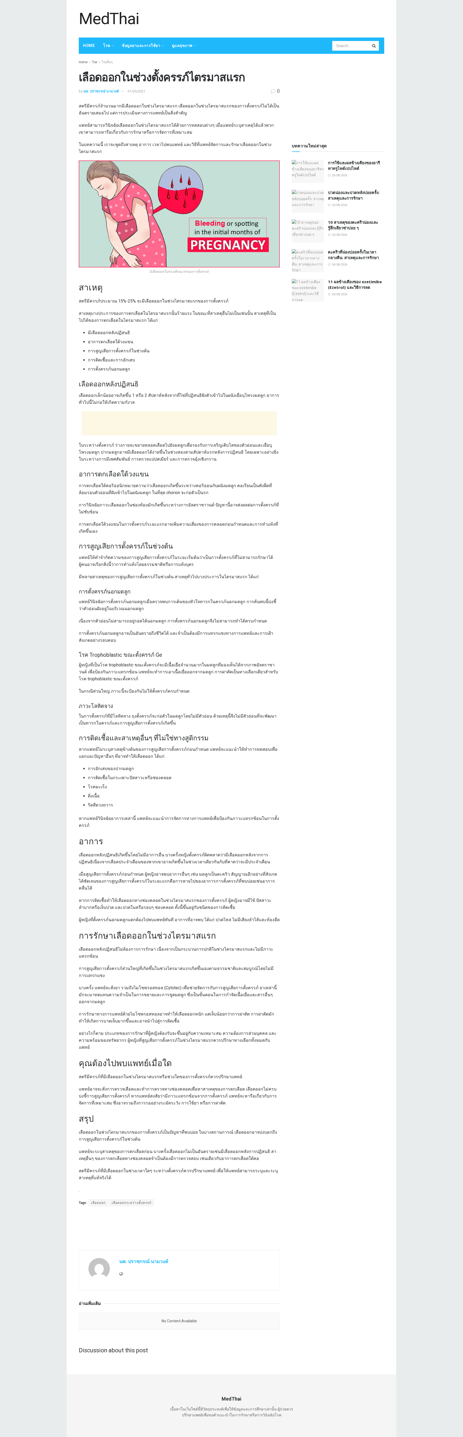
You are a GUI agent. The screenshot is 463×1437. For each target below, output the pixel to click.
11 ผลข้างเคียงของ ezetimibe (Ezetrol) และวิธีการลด (355, 284)
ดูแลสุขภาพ (182, 45)
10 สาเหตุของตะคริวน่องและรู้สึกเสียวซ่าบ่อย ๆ (353, 224)
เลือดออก (98, 1203)
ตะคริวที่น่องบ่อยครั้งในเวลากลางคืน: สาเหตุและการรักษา (353, 254)
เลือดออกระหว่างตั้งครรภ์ (131, 1203)
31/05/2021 (136, 91)
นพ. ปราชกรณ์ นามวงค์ (101, 91)
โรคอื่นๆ (107, 62)
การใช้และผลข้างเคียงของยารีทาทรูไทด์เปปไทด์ (354, 165)
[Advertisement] (286, 18)
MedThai (109, 19)
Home (89, 45)
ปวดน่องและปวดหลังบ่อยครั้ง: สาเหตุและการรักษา (353, 195)
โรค (106, 45)
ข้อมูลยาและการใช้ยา (141, 45)
